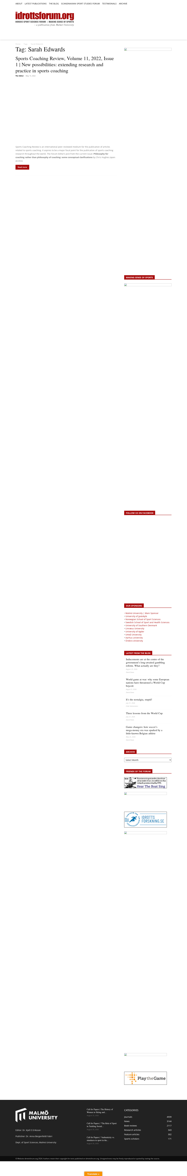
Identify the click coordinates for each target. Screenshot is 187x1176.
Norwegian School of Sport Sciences (143, 619)
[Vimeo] (166, 4)
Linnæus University (134, 628)
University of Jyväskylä (136, 616)
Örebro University (134, 640)
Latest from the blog (138, 653)
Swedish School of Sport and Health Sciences (147, 622)
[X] (163, 4)
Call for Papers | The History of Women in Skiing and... (100, 1111)
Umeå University (133, 634)
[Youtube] (170, 4)
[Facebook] (156, 4)
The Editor (19, 76)
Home (17, 44)
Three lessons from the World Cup (144, 713)
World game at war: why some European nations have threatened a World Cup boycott (147, 682)
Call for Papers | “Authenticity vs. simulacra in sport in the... (101, 1139)
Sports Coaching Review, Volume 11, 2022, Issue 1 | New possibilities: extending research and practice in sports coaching (64, 64)
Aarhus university (134, 637)
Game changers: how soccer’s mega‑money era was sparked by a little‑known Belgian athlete (144, 730)
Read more (22, 167)
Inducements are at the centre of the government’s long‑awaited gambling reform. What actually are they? (145, 662)
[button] (130, 3)
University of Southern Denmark (141, 625)
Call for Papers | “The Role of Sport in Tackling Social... (102, 1125)
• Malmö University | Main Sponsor (141, 613)
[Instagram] (160, 4)
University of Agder (134, 631)
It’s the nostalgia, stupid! (139, 699)
